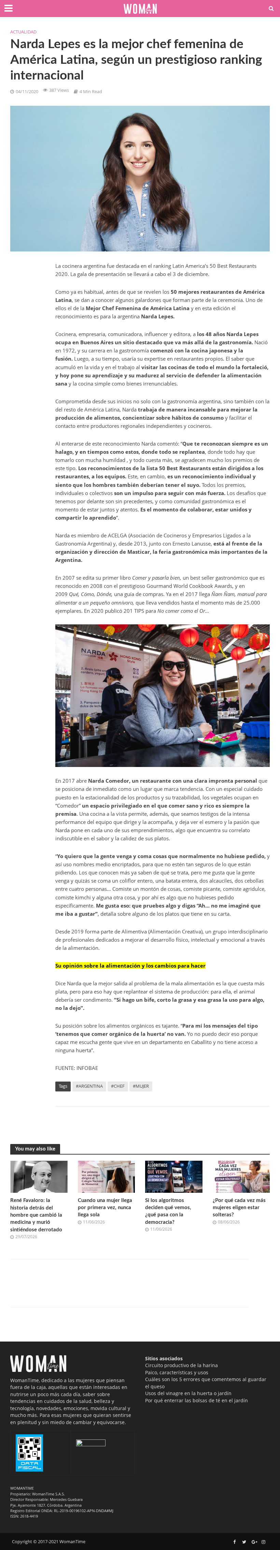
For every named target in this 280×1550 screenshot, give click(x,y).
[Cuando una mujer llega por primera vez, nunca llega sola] (106, 1176)
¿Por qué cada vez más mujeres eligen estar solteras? (239, 1208)
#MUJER (141, 1086)
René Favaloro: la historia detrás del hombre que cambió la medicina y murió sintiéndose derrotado (36, 1215)
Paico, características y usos (176, 1372)
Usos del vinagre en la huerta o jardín (188, 1393)
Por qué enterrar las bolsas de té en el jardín (196, 1400)
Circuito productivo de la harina (181, 1365)
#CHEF (118, 1086)
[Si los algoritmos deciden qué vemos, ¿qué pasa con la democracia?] (173, 1176)
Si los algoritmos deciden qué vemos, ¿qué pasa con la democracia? (168, 1211)
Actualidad (23, 32)
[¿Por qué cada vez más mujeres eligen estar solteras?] (241, 1176)
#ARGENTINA (89, 1086)
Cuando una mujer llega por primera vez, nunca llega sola (105, 1208)
